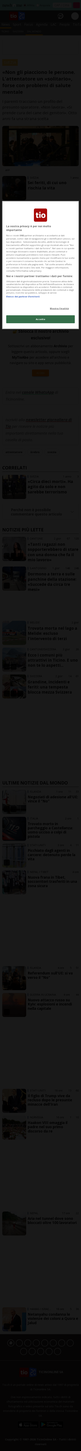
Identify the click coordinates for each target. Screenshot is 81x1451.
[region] (40, 265)
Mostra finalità (59, 308)
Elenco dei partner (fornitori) (23, 296)
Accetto (40, 319)
